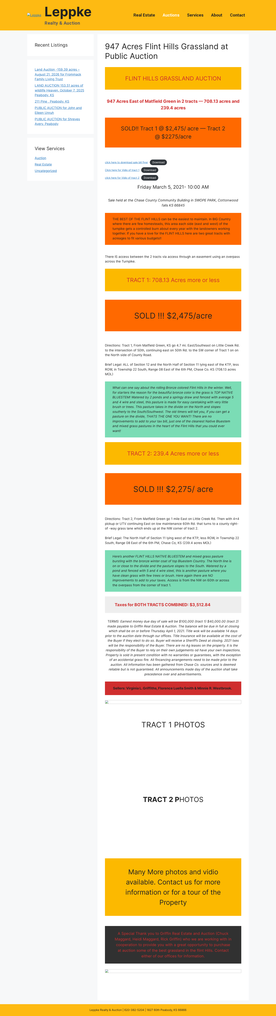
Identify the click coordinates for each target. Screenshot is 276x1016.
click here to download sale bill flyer (126, 162)
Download (158, 162)
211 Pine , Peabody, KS (52, 101)
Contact (237, 15)
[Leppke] (34, 15)
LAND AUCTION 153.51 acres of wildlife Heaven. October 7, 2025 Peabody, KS (59, 90)
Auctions (171, 15)
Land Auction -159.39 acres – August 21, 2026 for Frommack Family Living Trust (58, 74)
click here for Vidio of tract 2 (122, 177)
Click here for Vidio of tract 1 (122, 170)
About (216, 15)
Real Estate (144, 15)
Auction (40, 158)
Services (195, 15)
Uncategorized (46, 171)
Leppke (68, 12)
